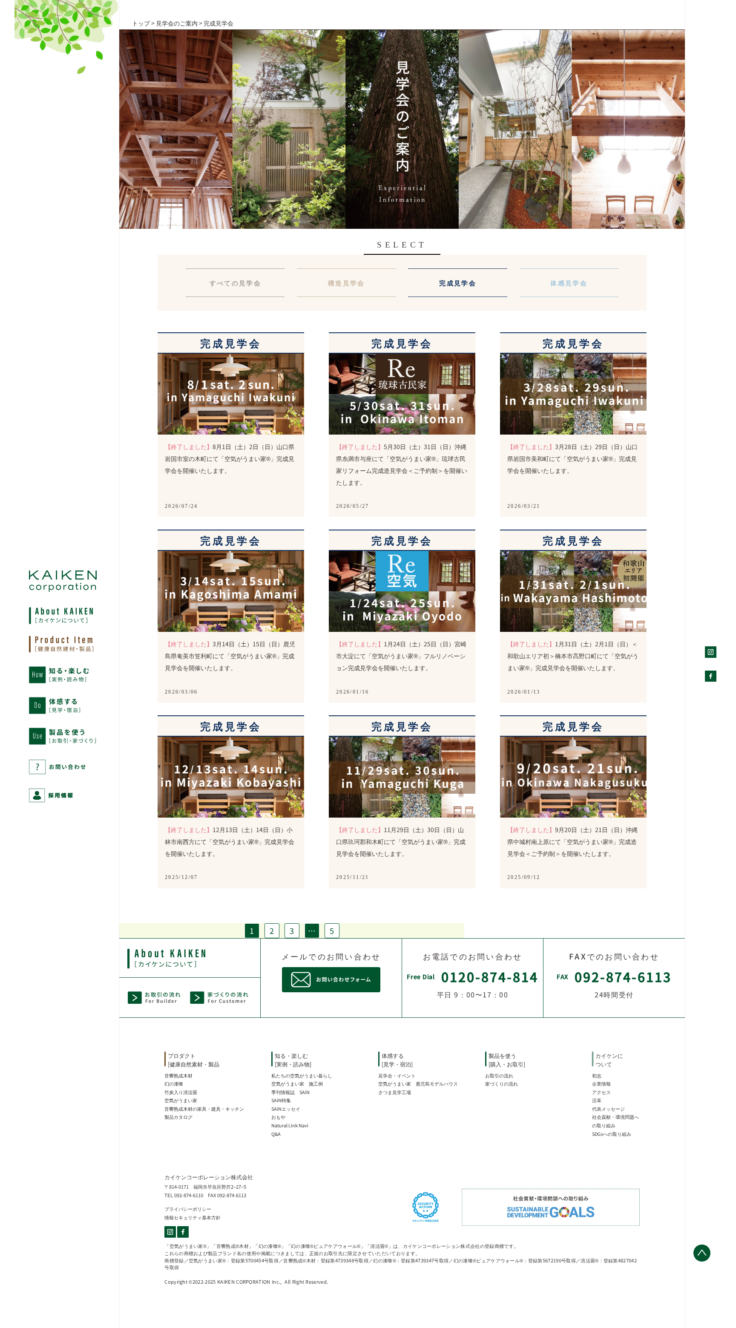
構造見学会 (346, 282)
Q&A (276, 1133)
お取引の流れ (499, 1075)
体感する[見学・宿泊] (397, 1059)
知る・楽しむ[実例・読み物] (293, 1059)
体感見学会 (568, 282)
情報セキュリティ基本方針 (192, 1217)
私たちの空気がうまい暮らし (301, 1075)
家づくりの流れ (501, 1083)
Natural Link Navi (289, 1125)
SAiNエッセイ (285, 1108)
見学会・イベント (397, 1075)
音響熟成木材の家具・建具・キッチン (204, 1108)
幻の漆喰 (173, 1083)
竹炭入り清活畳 (180, 1092)
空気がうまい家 (180, 1100)
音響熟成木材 (178, 1075)
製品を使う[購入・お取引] (507, 1059)
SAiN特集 (281, 1100)
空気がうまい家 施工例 (297, 1083)
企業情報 (601, 1083)
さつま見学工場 (394, 1092)
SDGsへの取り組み (611, 1133)
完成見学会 (457, 282)
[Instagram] (170, 1232)
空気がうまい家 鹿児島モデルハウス (418, 1083)
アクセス (601, 1092)
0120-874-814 (489, 976)
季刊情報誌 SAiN (290, 1092)
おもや (278, 1116)
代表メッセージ (608, 1108)
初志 (596, 1075)
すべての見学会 (235, 282)
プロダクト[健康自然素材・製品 (193, 1059)
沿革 (596, 1100)
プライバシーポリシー (187, 1208)
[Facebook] (183, 1232)
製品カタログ (178, 1116)
